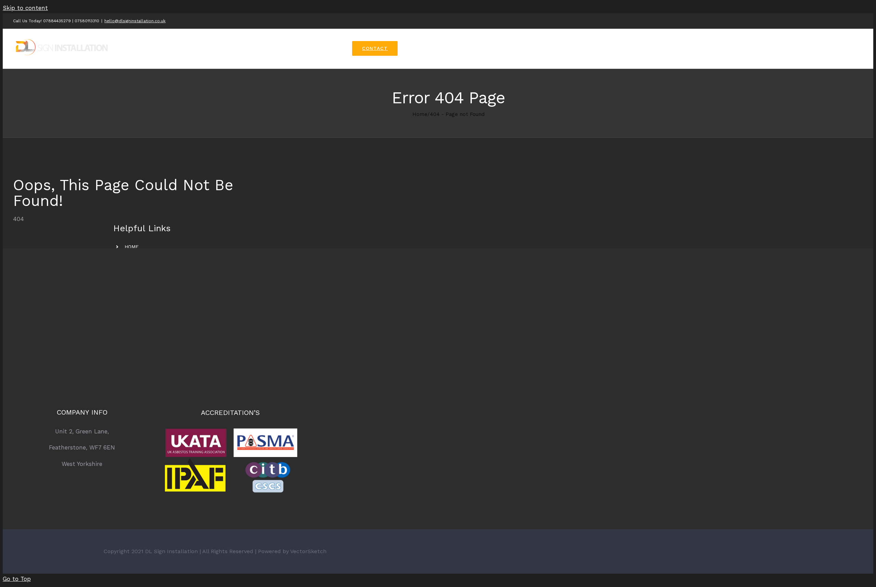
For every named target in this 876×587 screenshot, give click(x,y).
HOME (132, 246)
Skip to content (25, 7)
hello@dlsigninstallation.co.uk (135, 20)
